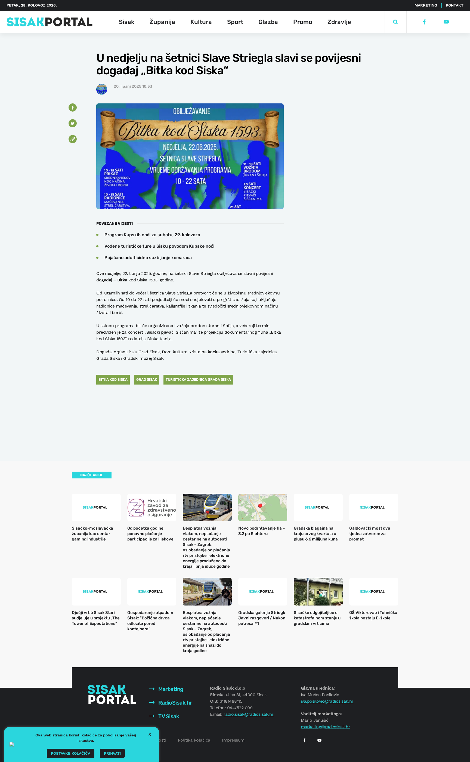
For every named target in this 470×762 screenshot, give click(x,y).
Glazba (268, 22)
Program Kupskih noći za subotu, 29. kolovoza (152, 234)
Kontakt (454, 5)
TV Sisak (168, 716)
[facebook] (424, 21)
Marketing (426, 5)
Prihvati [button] (112, 753)
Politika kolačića (194, 740)
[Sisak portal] (49, 21)
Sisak (126, 22)
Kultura (201, 22)
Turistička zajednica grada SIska (198, 379)
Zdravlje (339, 22)
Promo (302, 22)
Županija (162, 22)
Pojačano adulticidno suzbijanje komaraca (148, 257)
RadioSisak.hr (174, 702)
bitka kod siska (113, 379)
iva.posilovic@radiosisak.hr (327, 701)
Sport (235, 22)
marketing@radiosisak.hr (325, 726)
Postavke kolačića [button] (70, 753)
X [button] (150, 734)
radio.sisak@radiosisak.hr (249, 714)
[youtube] (445, 21)
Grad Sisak (146, 379)
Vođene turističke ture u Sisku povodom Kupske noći (159, 246)
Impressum (233, 740)
